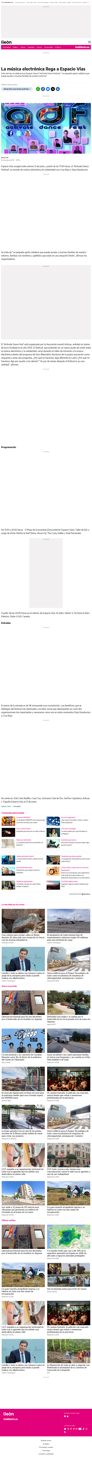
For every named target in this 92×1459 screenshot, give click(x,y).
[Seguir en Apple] (67, 1416)
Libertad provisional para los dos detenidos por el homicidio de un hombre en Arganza (22, 1017)
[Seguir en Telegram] (73, 1429)
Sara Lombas (6, 1062)
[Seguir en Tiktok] (84, 1429)
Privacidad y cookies (46, 1447)
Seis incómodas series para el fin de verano (67, 1288)
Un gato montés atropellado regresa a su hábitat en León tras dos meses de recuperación (66, 1209)
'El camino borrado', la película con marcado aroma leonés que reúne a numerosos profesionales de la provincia (67, 1095)
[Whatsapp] (38, 89)
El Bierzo (58, 47)
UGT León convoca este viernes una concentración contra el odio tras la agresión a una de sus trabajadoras (68, 1171)
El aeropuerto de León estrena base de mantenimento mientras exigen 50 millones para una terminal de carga (67, 937)
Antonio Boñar (52, 1292)
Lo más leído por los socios (13, 904)
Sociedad (31, 47)
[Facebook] (43, 89)
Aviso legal (46, 1450)
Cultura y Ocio (6, 806)
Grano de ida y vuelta (31, 2)
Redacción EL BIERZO (9, 1139)
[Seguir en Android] (65, 1416)
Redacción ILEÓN (7, 943)
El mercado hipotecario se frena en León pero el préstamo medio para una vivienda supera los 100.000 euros (23, 1095)
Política (15, 47)
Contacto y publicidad (46, 1454)
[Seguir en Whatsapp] (87, 1429)
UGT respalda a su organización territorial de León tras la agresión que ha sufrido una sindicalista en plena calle (23, 1171)
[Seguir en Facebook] (71, 1429)
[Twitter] (53, 89)
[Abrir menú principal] (89, 42)
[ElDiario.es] (82, 47)
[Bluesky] (48, 89)
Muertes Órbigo (54, 2)
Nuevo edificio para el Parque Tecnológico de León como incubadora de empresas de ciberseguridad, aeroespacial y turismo (68, 975)
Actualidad (7, 47)
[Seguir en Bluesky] (65, 1429)
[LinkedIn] (58, 89)
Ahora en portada (9, 986)
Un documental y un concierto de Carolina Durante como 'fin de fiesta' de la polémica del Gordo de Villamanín (22, 1057)
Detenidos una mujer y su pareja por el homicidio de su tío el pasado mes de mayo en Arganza (68, 1019)
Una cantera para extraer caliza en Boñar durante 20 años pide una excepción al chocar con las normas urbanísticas (23, 937)
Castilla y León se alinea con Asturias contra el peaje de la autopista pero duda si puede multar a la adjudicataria (23, 975)
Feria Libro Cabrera (76, 2)
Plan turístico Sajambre (43, 2)
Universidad (48, 47)
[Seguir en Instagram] (76, 1429)
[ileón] (15, 1413)
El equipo (46, 1444)
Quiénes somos (46, 1440)
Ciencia (39, 47)
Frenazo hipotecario (20, 2)
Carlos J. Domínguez (54, 943)
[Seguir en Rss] (65, 1432)
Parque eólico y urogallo (65, 2)
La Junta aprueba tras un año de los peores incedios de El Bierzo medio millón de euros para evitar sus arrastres (22, 1133)
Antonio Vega (6, 1100)
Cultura (23, 47)
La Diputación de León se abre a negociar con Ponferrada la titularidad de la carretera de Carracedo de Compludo (68, 1367)
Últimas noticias (8, 1220)
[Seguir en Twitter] (68, 1429)
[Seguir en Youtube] (80, 1429)
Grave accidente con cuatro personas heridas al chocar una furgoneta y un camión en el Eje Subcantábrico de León (68, 1057)
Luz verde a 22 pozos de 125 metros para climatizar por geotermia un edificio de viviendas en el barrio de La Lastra (20, 1209)
